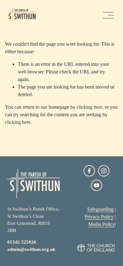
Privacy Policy (99, 216)
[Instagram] (103, 170)
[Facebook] (89, 170)
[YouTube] (96, 185)
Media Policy (101, 224)
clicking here (89, 107)
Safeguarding (100, 209)
